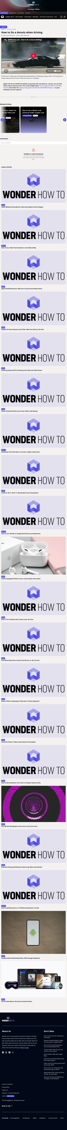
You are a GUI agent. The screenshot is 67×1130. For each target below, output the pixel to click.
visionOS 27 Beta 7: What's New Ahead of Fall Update (18, 742)
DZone (62, 1118)
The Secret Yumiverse (46, 17)
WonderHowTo (4, 13)
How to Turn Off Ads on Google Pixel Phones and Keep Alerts (20, 534)
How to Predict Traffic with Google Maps (53, 1055)
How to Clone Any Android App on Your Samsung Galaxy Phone (53, 1045)
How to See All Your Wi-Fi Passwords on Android (54, 1036)
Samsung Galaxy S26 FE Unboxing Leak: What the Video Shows (21, 370)
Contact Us (5, 1090)
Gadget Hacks (12, 13)
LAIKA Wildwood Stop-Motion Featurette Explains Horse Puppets (22, 207)
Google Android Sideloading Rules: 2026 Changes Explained (20, 958)
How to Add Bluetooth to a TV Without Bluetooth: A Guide (20, 908)
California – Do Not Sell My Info (10, 1093)
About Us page (25, 1047)
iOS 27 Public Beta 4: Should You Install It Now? (16, 1001)
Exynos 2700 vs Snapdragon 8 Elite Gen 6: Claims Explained (20, 701)
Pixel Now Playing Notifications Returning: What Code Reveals (21, 867)
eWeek (34, 1118)
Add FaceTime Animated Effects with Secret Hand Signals (54, 1059)
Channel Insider (53, 1118)
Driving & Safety (33, 9)
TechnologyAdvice (15, 1118)
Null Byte (27, 13)
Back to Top (6, 1106)
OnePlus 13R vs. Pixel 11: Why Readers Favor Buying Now (19, 493)
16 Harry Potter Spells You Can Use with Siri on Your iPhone (53, 1050)
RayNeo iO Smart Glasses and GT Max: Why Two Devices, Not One (22, 329)
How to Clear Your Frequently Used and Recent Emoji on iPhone (53, 1068)
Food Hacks (27, 17)
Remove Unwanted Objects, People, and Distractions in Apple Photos (53, 1041)
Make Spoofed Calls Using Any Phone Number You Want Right (54, 1073)
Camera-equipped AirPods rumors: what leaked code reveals (20, 579)
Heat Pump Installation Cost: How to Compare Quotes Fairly (21, 783)
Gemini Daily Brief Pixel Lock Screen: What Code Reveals (19, 411)
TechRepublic (26, 1118)
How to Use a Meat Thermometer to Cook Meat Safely (18, 248)
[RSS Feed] (13, 1052)
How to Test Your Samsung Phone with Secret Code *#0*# (54, 1064)
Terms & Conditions (7, 1084)
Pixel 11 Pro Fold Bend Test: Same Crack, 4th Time (17, 619)
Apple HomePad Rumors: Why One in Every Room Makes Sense (21, 289)
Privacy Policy (5, 1087)
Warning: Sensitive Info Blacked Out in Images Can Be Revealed (54, 1077)
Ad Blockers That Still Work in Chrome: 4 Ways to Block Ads (20, 452)
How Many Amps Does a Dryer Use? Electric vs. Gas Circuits (20, 660)
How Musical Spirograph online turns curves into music (19, 826)
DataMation (42, 1118)
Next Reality (21, 13)
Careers (8, 1096)
